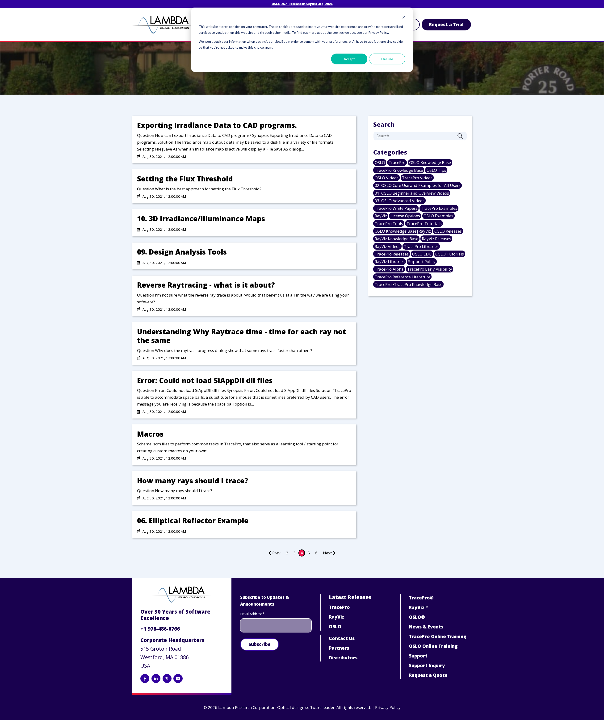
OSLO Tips (436, 170)
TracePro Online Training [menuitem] (437, 636)
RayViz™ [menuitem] (418, 607)
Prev (276, 553)
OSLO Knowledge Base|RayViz (403, 231)
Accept (349, 59)
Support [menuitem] (418, 656)
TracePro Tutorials (424, 223)
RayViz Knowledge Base (396, 238)
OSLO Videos (386, 177)
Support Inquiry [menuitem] (427, 665)
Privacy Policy (388, 707)
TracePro (397, 162)
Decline (387, 59)
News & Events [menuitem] (426, 627)
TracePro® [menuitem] (421, 598)
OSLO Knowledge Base (430, 162)
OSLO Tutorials (449, 254)
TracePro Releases (392, 254)
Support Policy (422, 261)
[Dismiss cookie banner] (403, 18)
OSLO (380, 162)
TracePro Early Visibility (429, 269)
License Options (405, 215)
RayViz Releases (436, 238)
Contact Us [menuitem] (342, 638)
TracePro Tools (389, 223)
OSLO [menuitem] (335, 627)
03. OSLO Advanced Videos (399, 200)
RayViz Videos (387, 246)
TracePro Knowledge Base (399, 170)
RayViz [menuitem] (336, 617)
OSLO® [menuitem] (417, 617)
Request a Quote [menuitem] (428, 675)
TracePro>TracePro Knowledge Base (408, 284)
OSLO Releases (448, 231)
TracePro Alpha (389, 269)
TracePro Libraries (421, 246)
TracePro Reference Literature (402, 277)
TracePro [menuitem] (339, 607)
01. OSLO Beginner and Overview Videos (412, 193)
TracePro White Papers (396, 208)
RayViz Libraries (390, 261)
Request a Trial (446, 24)
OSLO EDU (422, 254)
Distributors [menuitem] (343, 658)
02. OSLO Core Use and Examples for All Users (418, 185)
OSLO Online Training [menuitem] (433, 646)
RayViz (381, 215)
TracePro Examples (439, 208)
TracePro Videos (417, 177)
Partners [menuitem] (339, 648)
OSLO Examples (438, 215)
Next (327, 553)
